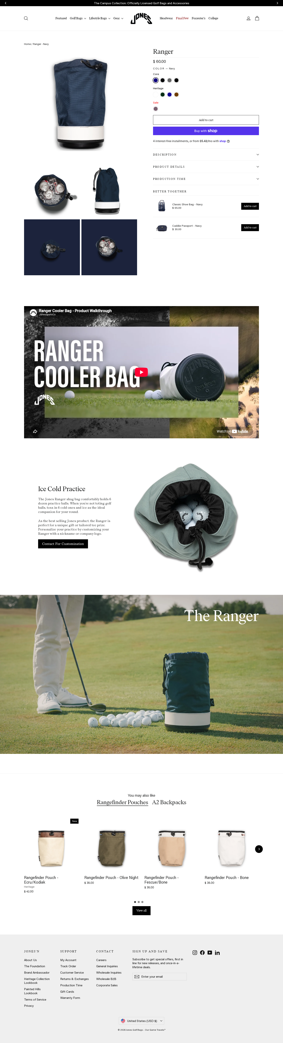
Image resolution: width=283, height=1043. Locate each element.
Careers (101, 960)
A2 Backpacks (169, 802)
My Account (68, 960)
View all (141, 910)
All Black (176, 80)
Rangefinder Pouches (122, 802)
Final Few (182, 18)
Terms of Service (35, 999)
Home (27, 43)
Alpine (155, 94)
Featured (61, 18)
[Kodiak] (177, 95)
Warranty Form (70, 998)
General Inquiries (107, 966)
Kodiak (176, 94)
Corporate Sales (107, 985)
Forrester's (198, 18)
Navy (155, 80)
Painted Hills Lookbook (32, 991)
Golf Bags (76, 18)
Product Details (169, 166)
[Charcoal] (170, 81)
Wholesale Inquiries (108, 972)
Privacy (29, 1006)
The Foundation (34, 966)
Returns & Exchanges (74, 979)
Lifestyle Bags (98, 18)
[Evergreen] (163, 95)
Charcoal (169, 80)
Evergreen (162, 94)
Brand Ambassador (36, 972)
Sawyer (155, 108)
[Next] (259, 849)
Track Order (68, 966)
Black (162, 80)
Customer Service (72, 972)
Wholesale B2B (106, 979)
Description (165, 154)
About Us (30, 960)
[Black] (163, 81)
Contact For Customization (63, 543)
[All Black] (177, 81)
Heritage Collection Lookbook (37, 981)
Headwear (166, 18)
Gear (116, 18)
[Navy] (156, 81)
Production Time (169, 179)
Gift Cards (67, 991)
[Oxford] (170, 95)
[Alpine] (156, 95)
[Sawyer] (156, 109)
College (213, 18)
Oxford (169, 94)
